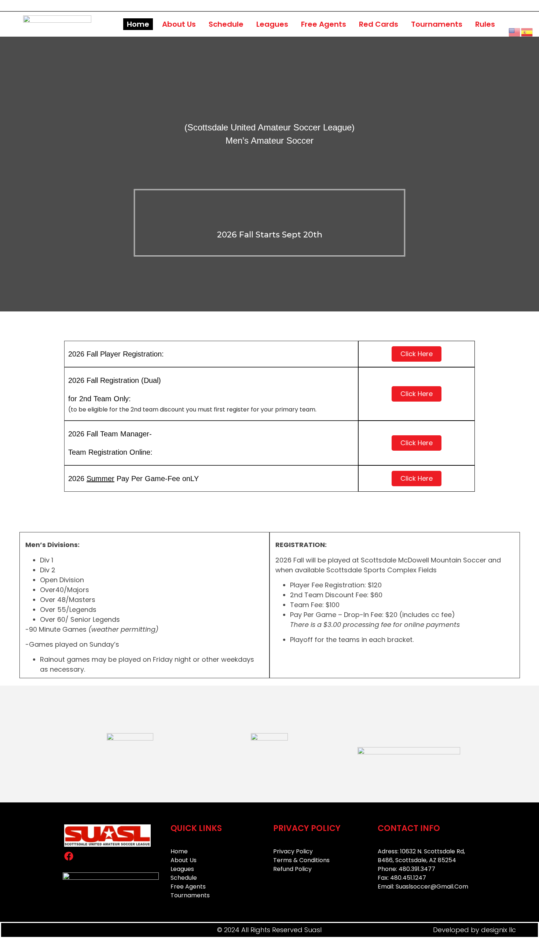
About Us (179, 24)
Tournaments (436, 24)
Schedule (226, 24)
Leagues (272, 24)
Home (138, 24)
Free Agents (323, 24)
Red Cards (378, 24)
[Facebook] (68, 856)
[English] (515, 31)
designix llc (498, 929)
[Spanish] (527, 31)
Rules (485, 24)
